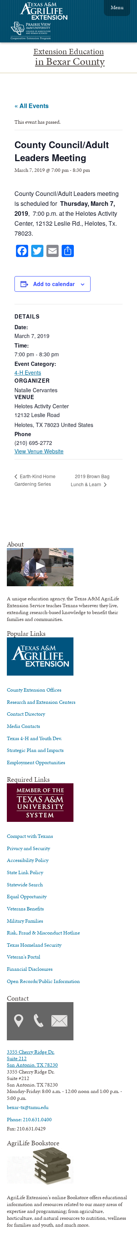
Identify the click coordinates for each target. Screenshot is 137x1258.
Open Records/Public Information (43, 981)
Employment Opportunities (36, 762)
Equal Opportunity (26, 896)
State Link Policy (25, 872)
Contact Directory (26, 714)
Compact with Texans (30, 836)
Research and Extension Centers (41, 702)
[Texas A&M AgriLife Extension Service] (49, 12)
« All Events (31, 105)
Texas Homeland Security (34, 945)
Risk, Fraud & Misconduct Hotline (43, 932)
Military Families (25, 921)
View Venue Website (39, 451)
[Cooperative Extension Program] (51, 31)
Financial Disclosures (30, 969)
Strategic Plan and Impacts (35, 750)
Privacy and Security (28, 848)
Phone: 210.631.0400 (29, 1119)
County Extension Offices (34, 690)
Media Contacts (23, 726)
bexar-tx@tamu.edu (27, 1107)
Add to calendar (54, 284)
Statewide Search (25, 884)
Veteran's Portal (23, 956)
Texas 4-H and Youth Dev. (34, 738)
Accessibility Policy (27, 860)
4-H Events (27, 372)
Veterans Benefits (25, 908)
